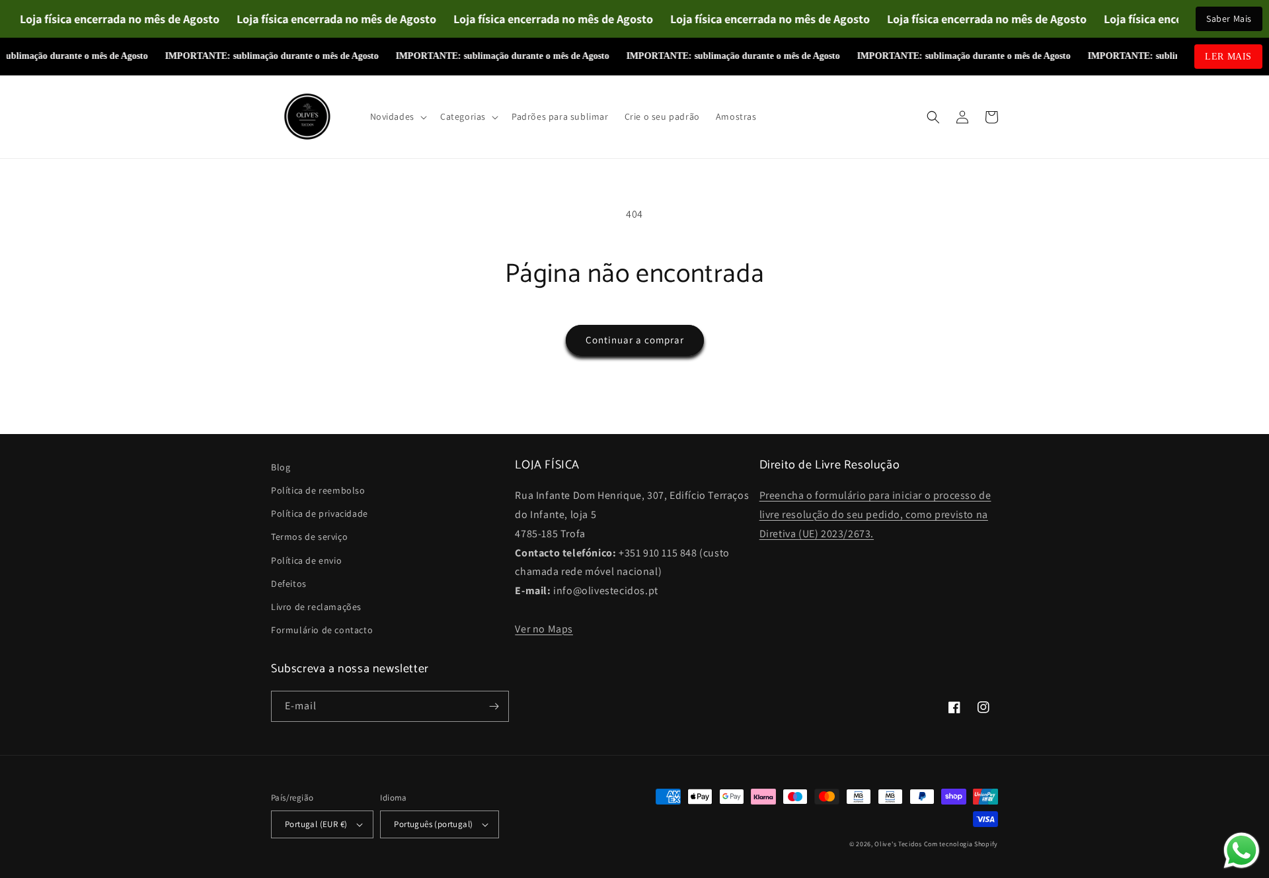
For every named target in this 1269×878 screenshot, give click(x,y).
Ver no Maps (544, 629)
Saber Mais (1229, 18)
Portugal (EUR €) (316, 824)
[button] (397, 116)
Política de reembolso (318, 490)
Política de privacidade (319, 513)
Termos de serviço (309, 537)
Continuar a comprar (635, 339)
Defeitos (289, 584)
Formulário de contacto (322, 630)
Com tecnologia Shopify (961, 844)
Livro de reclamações (316, 607)
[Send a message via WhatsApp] (1241, 850)
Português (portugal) (433, 824)
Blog (280, 467)
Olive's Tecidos (898, 844)
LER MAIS (1228, 57)
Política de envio (306, 560)
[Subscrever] (493, 706)
